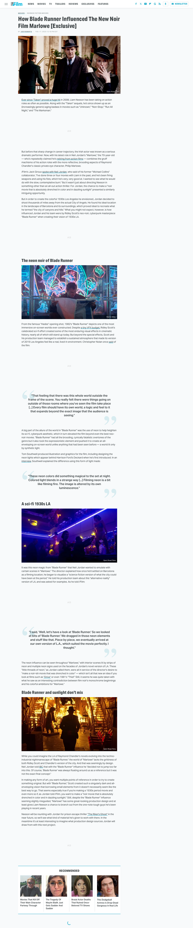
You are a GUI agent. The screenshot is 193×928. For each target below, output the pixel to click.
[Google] (154, 4)
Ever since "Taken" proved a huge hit (41, 99)
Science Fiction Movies (37, 13)
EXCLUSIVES (88, 3)
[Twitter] (140, 4)
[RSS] (159, 4)
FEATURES (103, 3)
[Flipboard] (150, 4)
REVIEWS (73, 3)
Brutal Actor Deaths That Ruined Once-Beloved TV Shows (81, 902)
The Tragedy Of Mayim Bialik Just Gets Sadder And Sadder (54, 904)
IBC (41, 766)
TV (50, 3)
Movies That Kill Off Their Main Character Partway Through (30, 902)
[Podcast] (165, 4)
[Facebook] (136, 4)
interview (26, 461)
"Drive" (47, 676)
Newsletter (181, 4)
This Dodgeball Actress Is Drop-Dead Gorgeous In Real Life (107, 902)
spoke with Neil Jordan (54, 171)
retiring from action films (70, 158)
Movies (21, 13)
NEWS (31, 3)
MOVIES (41, 3)
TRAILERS (60, 3)
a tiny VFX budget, (90, 327)
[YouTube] (145, 4)
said (111, 341)
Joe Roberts (26, 32)
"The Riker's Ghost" (97, 814)
